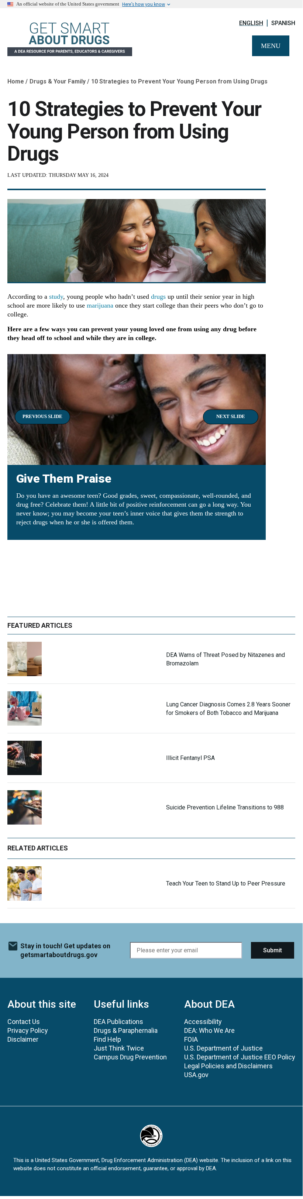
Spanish (283, 23)
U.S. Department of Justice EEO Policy (239, 1057)
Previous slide (42, 416)
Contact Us (23, 1021)
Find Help (107, 1039)
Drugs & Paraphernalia (126, 1030)
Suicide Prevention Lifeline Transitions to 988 (225, 807)
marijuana (100, 305)
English (251, 23)
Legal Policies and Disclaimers (228, 1066)
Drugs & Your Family (58, 81)
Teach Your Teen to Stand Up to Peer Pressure (225, 883)
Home (15, 81)
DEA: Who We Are (209, 1030)
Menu (270, 45)
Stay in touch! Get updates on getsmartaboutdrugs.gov (65, 950)
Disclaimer (22, 1039)
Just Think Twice (119, 1048)
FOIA (191, 1039)
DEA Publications (118, 1021)
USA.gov (196, 1075)
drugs (158, 296)
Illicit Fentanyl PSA (190, 757)
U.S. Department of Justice (223, 1048)
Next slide (230, 416)
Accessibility (203, 1021)
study (56, 296)
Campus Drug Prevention (130, 1057)
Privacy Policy (27, 1030)
